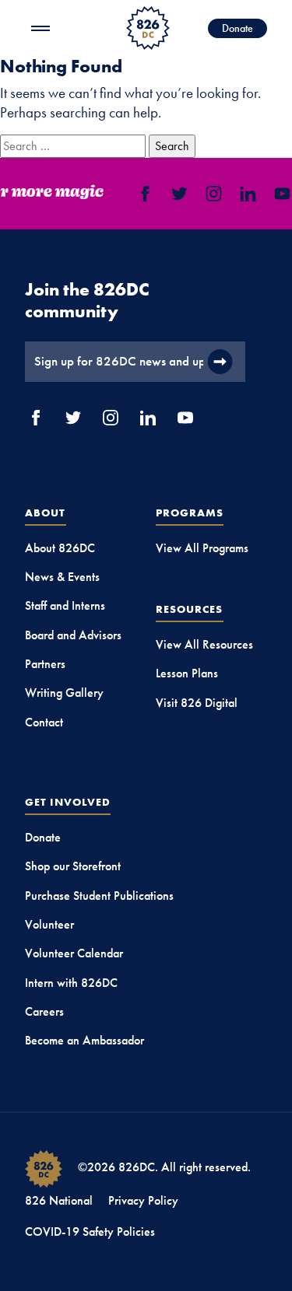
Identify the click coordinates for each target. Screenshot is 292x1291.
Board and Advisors (73, 635)
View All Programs (202, 548)
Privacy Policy (143, 1200)
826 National (59, 1200)
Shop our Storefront (73, 866)
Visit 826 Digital (196, 702)
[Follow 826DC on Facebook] (144, 194)
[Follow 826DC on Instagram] (212, 194)
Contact (44, 722)
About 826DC (60, 548)
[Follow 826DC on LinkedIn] (247, 194)
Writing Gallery (64, 692)
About (45, 513)
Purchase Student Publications (99, 895)
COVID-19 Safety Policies (90, 1231)
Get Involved (68, 802)
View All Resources (204, 644)
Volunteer (49, 924)
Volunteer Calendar (74, 953)
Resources (189, 609)
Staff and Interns (65, 605)
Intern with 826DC (71, 982)
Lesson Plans (187, 673)
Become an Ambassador (84, 1040)
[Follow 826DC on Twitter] (178, 194)
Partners (45, 664)
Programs (190, 513)
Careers (44, 1011)
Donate (237, 28)
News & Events (62, 577)
